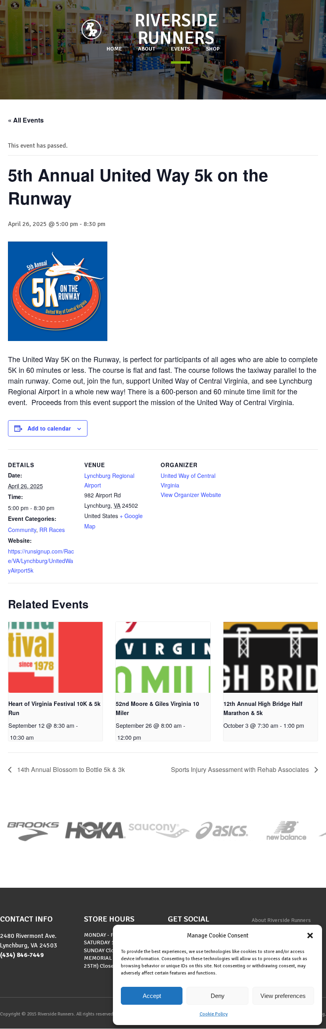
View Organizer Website (191, 495)
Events (180, 48)
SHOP (213, 48)
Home (114, 48)
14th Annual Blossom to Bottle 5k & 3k (70, 769)
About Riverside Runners (281, 920)
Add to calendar (49, 428)
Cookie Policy (214, 1014)
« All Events (26, 120)
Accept (152, 995)
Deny (218, 995)
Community (22, 530)
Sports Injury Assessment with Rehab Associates (240, 769)
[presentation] (55, 657)
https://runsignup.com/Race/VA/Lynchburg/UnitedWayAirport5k (41, 560)
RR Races (52, 530)
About (146, 48)
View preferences (283, 995)
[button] (310, 935)
